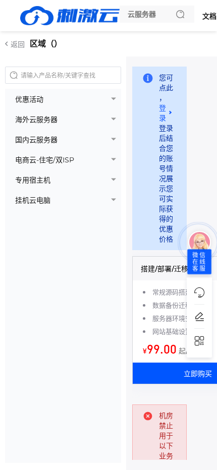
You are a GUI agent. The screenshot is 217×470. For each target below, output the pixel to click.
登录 (162, 113)
